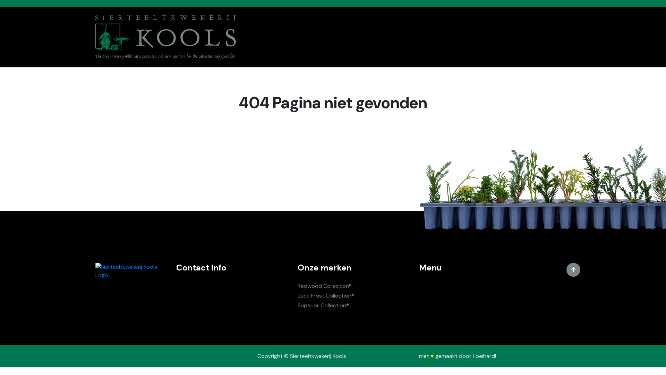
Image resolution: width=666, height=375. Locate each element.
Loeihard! (484, 356)
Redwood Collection (323, 286)
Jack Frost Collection (324, 295)
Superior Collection (322, 305)
